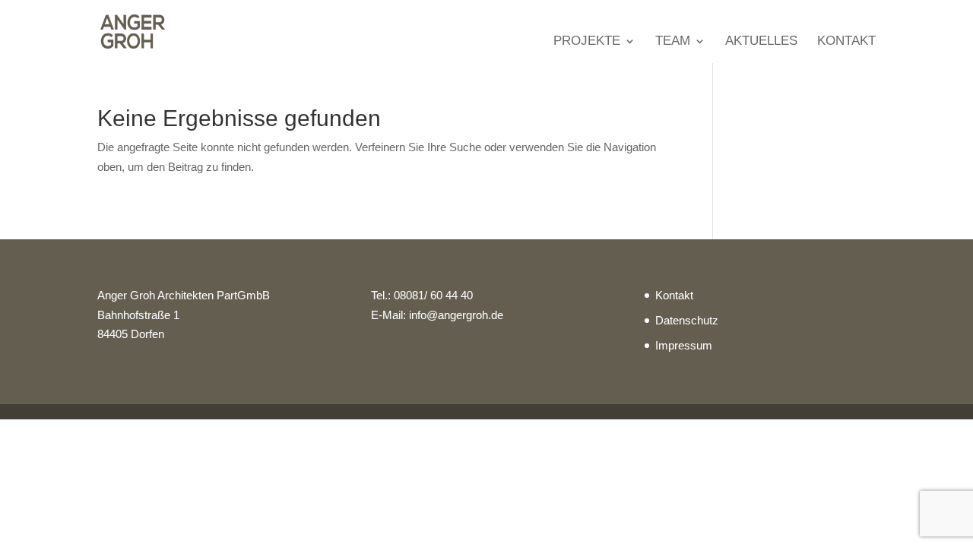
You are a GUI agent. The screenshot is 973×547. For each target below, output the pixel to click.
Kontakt (846, 42)
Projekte (586, 42)
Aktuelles (761, 42)
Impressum (683, 345)
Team (672, 42)
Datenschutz (686, 320)
